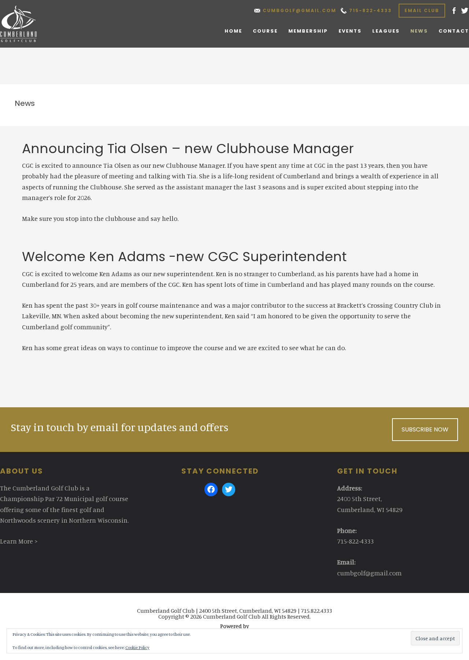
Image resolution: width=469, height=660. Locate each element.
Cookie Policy (137, 647)
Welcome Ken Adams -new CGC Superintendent (184, 256)
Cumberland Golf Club (26, 23)
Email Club (422, 10)
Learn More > (19, 541)
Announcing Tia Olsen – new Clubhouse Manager (188, 148)
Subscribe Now (425, 429)
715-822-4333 (370, 10)
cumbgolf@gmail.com (299, 10)
